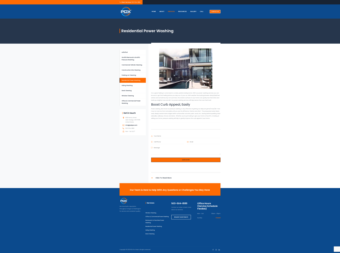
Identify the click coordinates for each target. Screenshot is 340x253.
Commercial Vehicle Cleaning (132, 65)
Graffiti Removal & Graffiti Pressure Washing (131, 58)
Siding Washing (127, 85)
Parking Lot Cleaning (129, 75)
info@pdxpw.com (131, 125)
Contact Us (215, 11)
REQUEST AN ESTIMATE (181, 217)
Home (154, 11)
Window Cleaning (128, 96)
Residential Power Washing (131, 80)
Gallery (193, 11)
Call (201, 11)
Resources (182, 11)
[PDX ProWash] (126, 11)
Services (171, 11)
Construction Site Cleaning (131, 70)
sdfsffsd (125, 52)
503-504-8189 (136, 2)
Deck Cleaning (127, 91)
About (161, 11)
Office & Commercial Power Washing (131, 102)
